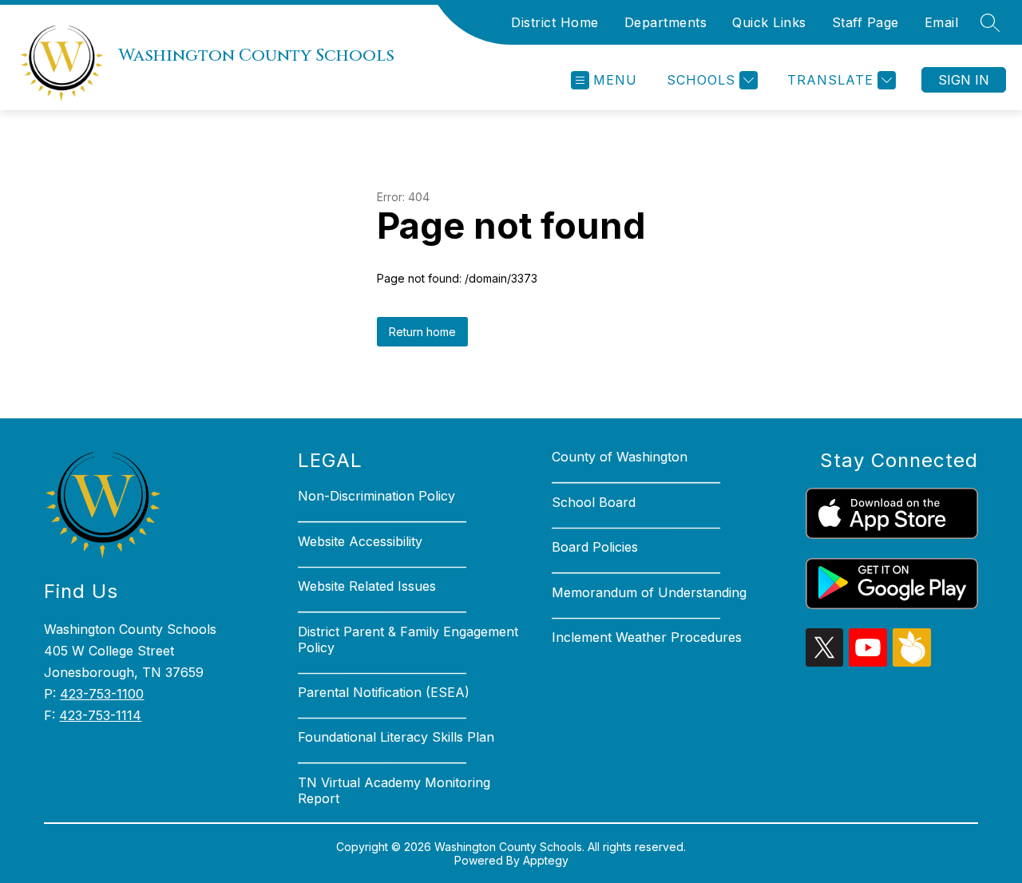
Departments (665, 22)
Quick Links (769, 22)
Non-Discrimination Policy (376, 496)
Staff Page (865, 22)
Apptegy (545, 860)
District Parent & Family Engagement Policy (408, 639)
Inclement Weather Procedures (647, 637)
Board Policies (595, 547)
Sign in (963, 80)
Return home (422, 332)
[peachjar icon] (912, 662)
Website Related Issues (367, 586)
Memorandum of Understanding (649, 592)
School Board (594, 502)
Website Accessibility (360, 541)
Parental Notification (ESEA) (383, 692)
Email (942, 22)
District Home (555, 22)
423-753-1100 (102, 694)
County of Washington (619, 457)
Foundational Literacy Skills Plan (396, 737)
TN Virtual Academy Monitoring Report (394, 790)
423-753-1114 (100, 715)
